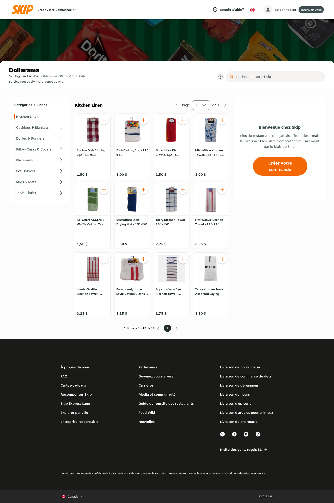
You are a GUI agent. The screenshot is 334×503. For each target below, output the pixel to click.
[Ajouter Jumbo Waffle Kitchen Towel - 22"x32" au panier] (104, 259)
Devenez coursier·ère (156, 376)
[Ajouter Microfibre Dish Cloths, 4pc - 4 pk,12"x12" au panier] (182, 120)
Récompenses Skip (76, 394)
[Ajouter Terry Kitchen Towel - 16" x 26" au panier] (182, 189)
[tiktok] (258, 436)
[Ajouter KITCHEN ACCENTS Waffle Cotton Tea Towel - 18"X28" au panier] (104, 189)
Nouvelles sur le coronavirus (206, 473)
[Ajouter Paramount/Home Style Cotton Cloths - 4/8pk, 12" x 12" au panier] (143, 259)
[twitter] (222, 436)
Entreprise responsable (79, 421)
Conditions (67, 473)
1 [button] (197, 105)
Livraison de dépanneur (239, 385)
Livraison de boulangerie (240, 367)
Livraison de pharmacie (239, 421)
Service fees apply (22, 81)
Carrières (146, 385)
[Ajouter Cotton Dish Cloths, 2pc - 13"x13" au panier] (104, 120)
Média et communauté (157, 394)
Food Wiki (147, 412)
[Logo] (23, 10)
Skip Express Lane (75, 403)
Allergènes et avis (50, 81)
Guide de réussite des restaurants (166, 403)
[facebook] (234, 436)
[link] (39, 116)
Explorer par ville (74, 412)
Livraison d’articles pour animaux (246, 412)
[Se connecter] (267, 9)
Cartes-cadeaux (73, 385)
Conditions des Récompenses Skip (246, 473)
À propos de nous (75, 367)
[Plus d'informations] (220, 76)
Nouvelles (147, 421)
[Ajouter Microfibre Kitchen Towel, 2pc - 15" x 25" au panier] (222, 120)
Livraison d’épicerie (236, 403)
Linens (42, 104)
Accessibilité (151, 473)
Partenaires (148, 367)
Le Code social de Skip (126, 473)
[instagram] (246, 436)
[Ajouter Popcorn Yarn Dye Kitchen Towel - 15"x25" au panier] (182, 259)
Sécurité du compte (173, 473)
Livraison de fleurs (235, 394)
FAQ (64, 376)
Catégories (23, 104)
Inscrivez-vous (311, 10)
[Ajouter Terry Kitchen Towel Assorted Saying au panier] (222, 259)
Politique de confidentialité (93, 473)
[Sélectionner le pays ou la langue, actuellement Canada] (252, 10)
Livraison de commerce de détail (246, 376)
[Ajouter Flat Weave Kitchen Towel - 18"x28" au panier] (222, 189)
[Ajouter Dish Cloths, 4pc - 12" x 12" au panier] (143, 120)
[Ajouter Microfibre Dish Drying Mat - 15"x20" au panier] (143, 189)
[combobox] (279, 77)
